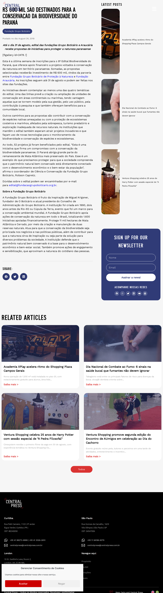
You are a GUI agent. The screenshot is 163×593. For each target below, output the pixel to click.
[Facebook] (117, 293)
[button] (6, 276)
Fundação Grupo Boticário (17, 31)
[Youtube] (139, 293)
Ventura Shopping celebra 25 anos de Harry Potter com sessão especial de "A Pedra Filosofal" (140, 182)
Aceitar (23, 583)
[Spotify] (145, 293)
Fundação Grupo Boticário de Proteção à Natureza (41, 76)
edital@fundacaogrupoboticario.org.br (32, 185)
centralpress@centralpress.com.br (26, 545)
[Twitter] (128, 293)
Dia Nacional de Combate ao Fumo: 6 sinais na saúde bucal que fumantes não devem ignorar (141, 112)
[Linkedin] (134, 293)
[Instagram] (122, 293)
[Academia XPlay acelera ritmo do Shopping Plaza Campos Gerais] (110, 41)
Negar (61, 583)
